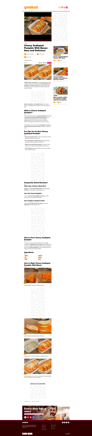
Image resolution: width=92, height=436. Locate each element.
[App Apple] (24, 434)
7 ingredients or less (27, 401)
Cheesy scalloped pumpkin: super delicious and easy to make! (60, 78)
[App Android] (30, 434)
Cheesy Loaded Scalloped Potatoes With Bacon (60, 57)
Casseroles (37, 401)
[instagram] (28, 417)
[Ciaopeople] (67, 433)
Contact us (43, 428)
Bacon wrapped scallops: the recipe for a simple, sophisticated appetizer (60, 99)
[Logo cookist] (31, 7)
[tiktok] (25, 417)
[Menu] (67, 7)
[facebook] (33, 417)
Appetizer (33, 401)
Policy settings (44, 429)
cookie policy (44, 426)
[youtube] (31, 417)
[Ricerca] (59, 7)
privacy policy (44, 425)
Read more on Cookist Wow (37, 383)
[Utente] (64, 7)
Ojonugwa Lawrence (28, 60)
